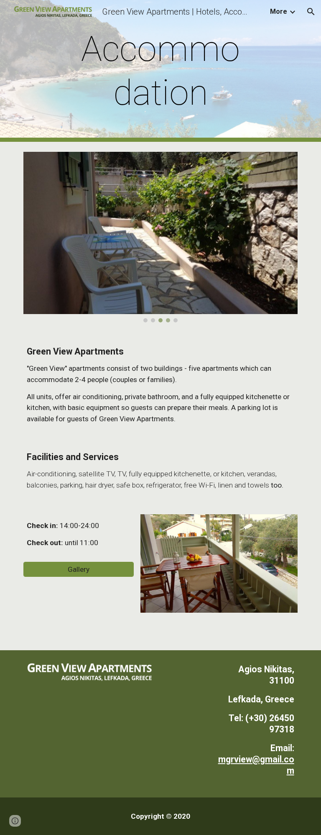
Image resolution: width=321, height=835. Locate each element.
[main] (160, 71)
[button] (311, 12)
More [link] (278, 11)
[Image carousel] (160, 237)
